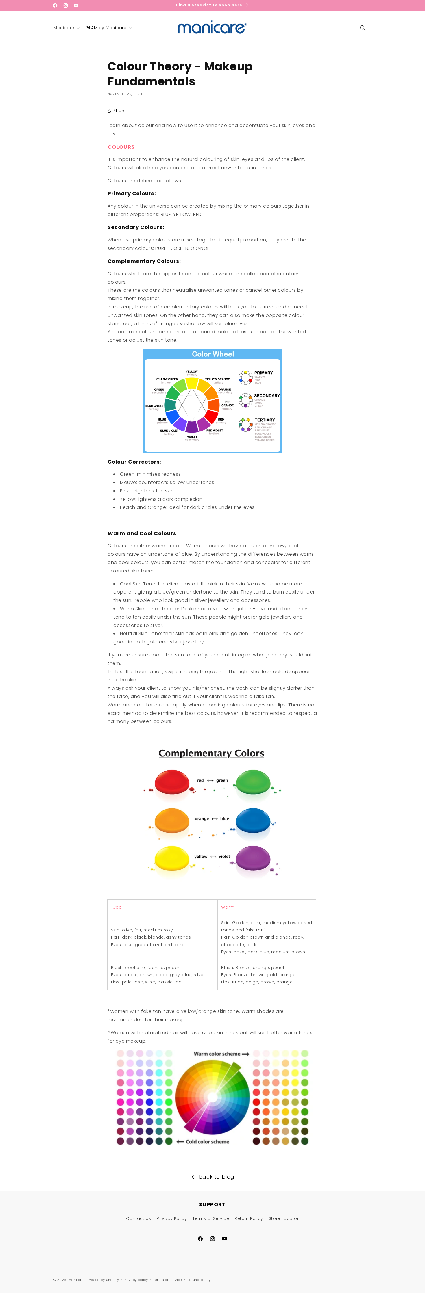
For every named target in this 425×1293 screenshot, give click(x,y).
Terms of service (168, 1279)
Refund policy (199, 1279)
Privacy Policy (172, 1218)
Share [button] (119, 111)
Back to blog (216, 1176)
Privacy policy (136, 1279)
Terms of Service (211, 1218)
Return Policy (249, 1218)
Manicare (77, 1279)
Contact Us (138, 1218)
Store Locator (284, 1218)
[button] (66, 28)
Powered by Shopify (102, 1279)
